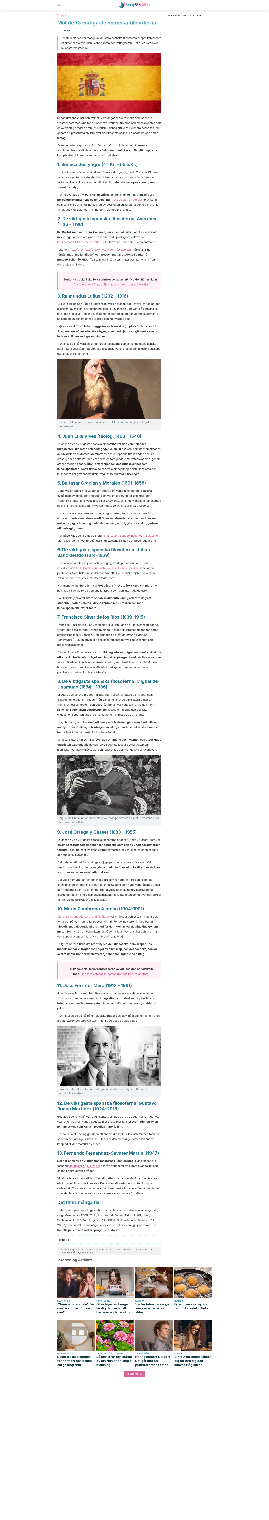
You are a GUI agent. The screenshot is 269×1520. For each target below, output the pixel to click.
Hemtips (178, 1301)
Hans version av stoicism (127, 199)
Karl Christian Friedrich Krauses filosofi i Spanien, (107, 568)
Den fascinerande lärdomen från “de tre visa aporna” (115, 974)
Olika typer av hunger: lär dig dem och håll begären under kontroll (113, 1308)
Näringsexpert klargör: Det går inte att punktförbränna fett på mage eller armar (152, 1361)
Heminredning (65, 1353)
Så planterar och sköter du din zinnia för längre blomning (114, 1361)
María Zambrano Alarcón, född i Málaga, (83, 916)
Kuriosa (139, 1301)
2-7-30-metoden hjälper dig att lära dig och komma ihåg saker (192, 1361)
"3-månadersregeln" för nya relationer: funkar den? (75, 1308)
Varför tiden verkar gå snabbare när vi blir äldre (152, 1308)
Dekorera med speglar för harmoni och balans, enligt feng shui (75, 1361)
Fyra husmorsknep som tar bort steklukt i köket (192, 1306)
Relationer (63, 1301)
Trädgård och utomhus (109, 1353)
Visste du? (62, 15)
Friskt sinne (103, 1301)
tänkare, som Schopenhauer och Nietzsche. (130, 535)
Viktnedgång (142, 1353)
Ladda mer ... (135, 1373)
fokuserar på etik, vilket (84, 1165)
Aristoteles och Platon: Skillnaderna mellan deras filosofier (111, 284)
